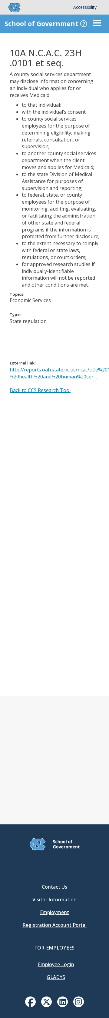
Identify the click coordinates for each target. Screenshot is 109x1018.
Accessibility (85, 7)
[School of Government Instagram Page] (78, 1005)
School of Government (41, 23)
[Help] (83, 23)
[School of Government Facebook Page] (30, 1005)
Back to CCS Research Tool (40, 390)
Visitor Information (54, 899)
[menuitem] (30, 1001)
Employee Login (56, 964)
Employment (54, 912)
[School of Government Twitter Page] (46, 1005)
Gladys (56, 977)
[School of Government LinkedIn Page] (62, 1005)
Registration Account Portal (54, 925)
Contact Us (54, 886)
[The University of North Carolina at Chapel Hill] (11, 7)
